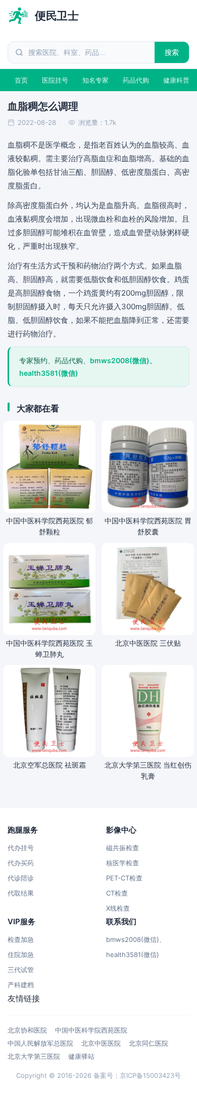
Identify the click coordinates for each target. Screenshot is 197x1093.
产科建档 (21, 985)
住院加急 (21, 954)
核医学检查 (122, 863)
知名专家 (95, 80)
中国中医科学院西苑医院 (91, 1030)
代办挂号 (21, 848)
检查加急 (21, 939)
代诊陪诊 (21, 878)
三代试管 (21, 970)
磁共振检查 (122, 848)
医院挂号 (55, 80)
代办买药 (21, 863)
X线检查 (118, 908)
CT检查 (117, 893)
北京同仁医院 (148, 1043)
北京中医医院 (101, 1043)
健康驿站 (81, 1056)
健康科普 (176, 80)
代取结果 (21, 893)
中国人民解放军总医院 (40, 1043)
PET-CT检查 (124, 878)
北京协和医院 (27, 1030)
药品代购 (136, 80)
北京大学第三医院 (34, 1056)
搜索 (172, 52)
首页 (21, 80)
